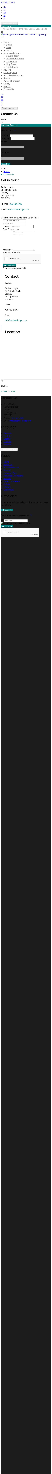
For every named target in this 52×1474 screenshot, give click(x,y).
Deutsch (7, 433)
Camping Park (10, 72)
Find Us (7, 86)
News (8, 47)
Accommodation (11, 53)
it (4, 18)
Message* (8, 249)
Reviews (7, 69)
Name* (6, 226)
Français (7, 441)
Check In (5, 135)
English (7, 436)
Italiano (7, 444)
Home (7, 42)
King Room (11, 64)
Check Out (6, 138)
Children (5, 152)
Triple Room (12, 67)
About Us (8, 50)
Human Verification (12, 252)
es (5, 12)
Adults (4, 141)
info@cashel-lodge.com (18, 209)
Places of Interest (12, 81)
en (5, 10)
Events (9, 44)
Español (7, 438)
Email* (6, 229)
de (5, 7)
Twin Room (11, 61)
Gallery (7, 83)
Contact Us (9, 89)
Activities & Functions (13, 75)
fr (4, 15)
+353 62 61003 (8, 2)
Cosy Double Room (15, 58)
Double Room (12, 55)
